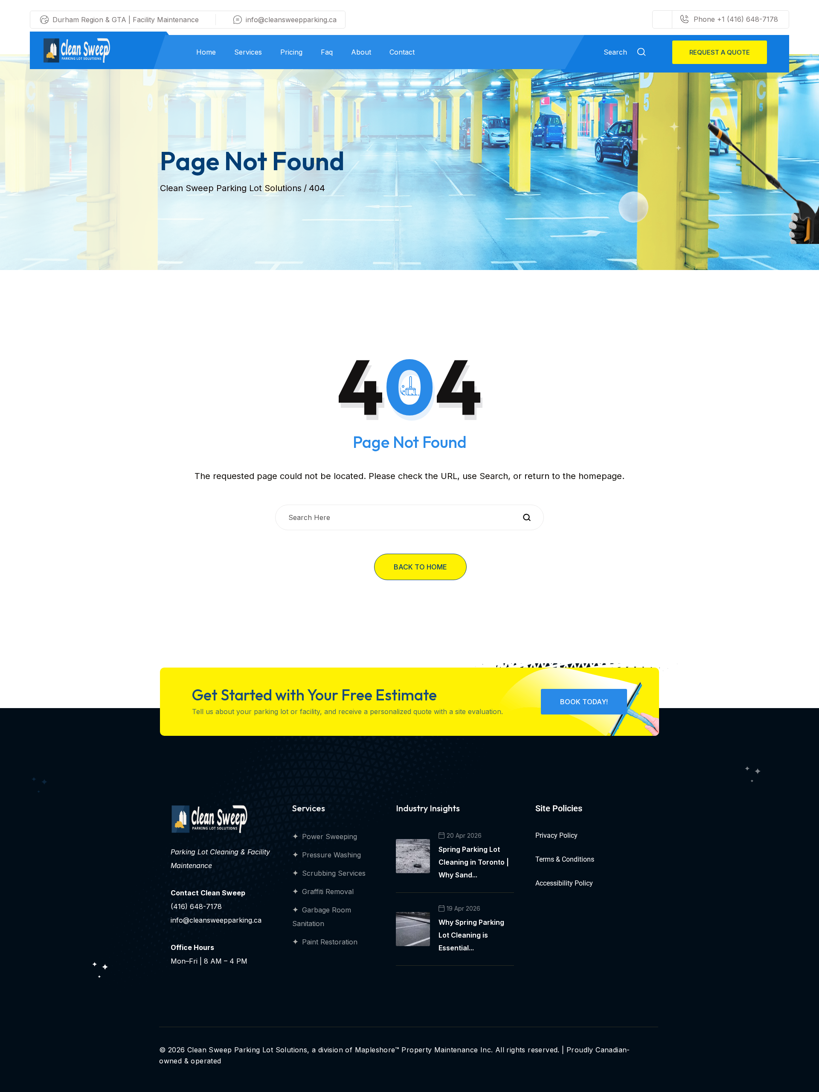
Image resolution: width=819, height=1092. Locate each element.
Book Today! (584, 701)
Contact (402, 52)
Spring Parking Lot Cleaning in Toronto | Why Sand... (474, 862)
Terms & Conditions (564, 859)
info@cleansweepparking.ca (291, 19)
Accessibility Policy (564, 883)
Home (206, 52)
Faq (327, 52)
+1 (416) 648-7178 (746, 19)
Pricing (291, 52)
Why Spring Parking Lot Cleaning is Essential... (471, 935)
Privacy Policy (556, 835)
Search (616, 52)
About (361, 52)
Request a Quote (719, 52)
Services (248, 52)
